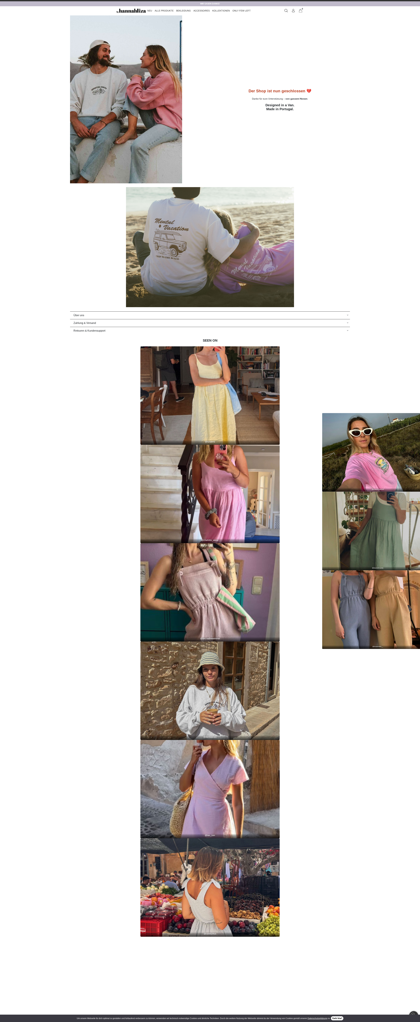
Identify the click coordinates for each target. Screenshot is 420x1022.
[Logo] (131, 11)
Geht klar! (337, 1018)
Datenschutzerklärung (317, 1018)
